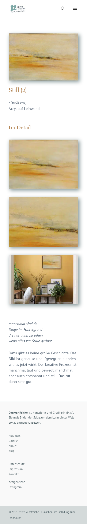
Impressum (16, 469)
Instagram (15, 487)
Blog (12, 451)
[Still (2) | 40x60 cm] (43, 189)
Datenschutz (16, 464)
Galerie (13, 441)
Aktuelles (14, 436)
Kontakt (14, 474)
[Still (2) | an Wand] (43, 304)
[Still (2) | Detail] (43, 246)
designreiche (17, 482)
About (12, 446)
